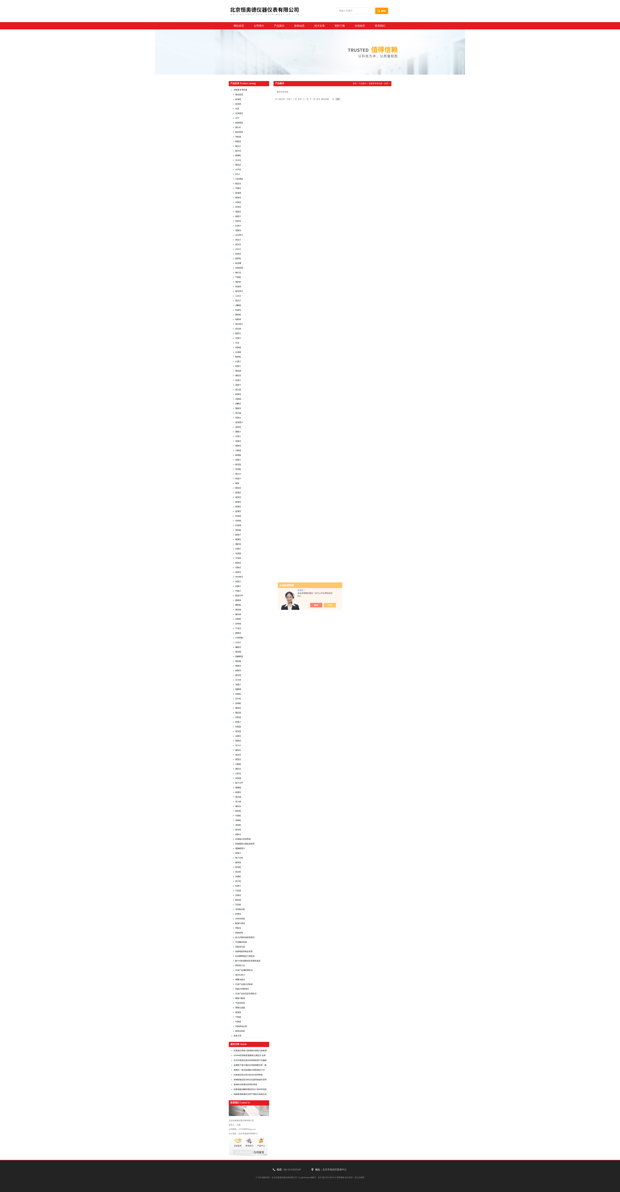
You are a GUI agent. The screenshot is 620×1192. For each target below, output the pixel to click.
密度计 (238, 722)
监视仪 (238, 492)
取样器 (238, 900)
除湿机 (238, 867)
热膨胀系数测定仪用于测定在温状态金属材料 (250, 1094)
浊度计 (238, 684)
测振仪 (238, 408)
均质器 (238, 1022)
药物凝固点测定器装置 (245, 844)
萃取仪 (238, 928)
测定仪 (238, 769)
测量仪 (238, 633)
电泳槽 (238, 263)
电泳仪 (238, 755)
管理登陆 (340, 1177)
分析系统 (239, 179)
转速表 (238, 286)
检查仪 (238, 394)
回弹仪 (238, 914)
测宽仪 (238, 165)
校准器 (238, 193)
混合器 (238, 413)
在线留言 (360, 25)
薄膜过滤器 (240, 1007)
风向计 (238, 240)
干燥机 (238, 277)
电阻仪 (238, 141)
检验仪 (238, 563)
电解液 (238, 689)
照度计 (238, 366)
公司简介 (259, 25)
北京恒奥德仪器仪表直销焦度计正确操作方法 (250, 1060)
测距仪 (238, 375)
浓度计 (238, 581)
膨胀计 (238, 535)
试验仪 (238, 567)
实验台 (238, 418)
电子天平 (239, 783)
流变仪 (238, 572)
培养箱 (238, 521)
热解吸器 (239, 656)
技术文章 (319, 25)
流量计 (238, 460)
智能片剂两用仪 (242, 989)
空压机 (238, 904)
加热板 (238, 530)
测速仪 (238, 666)
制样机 (238, 357)
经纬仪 (238, 207)
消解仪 (238, 403)
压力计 (238, 745)
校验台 (238, 834)
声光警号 (239, 577)
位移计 (238, 549)
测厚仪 (238, 446)
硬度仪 (238, 197)
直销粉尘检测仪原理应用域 (245, 1084)
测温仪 (238, 708)
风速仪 (238, 310)
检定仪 (238, 183)
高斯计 (238, 432)
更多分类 (237, 1036)
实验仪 (238, 895)
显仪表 (238, 675)
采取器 (238, 717)
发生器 (238, 389)
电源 (237, 483)
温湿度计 (239, 422)
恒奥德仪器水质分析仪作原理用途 (248, 1075)
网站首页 (239, 25)
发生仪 (238, 244)
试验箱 (238, 399)
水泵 (237, 109)
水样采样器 (240, 919)
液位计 (238, 474)
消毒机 (238, 820)
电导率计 (239, 291)
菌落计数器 (240, 998)
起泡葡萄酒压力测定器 (245, 956)
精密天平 (239, 595)
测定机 (238, 282)
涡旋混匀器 (240, 947)
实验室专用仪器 (240, 90)
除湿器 (238, 464)
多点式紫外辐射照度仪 (245, 937)
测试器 (238, 371)
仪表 (386, 83)
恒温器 (238, 516)
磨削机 (238, 605)
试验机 (238, 694)
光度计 (238, 338)
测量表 (238, 600)
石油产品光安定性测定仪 (246, 993)
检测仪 (238, 792)
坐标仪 (238, 221)
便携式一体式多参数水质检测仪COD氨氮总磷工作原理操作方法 (249, 1070)
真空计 (238, 300)
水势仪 (238, 202)
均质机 (238, 816)
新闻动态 (299, 25)
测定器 (238, 713)
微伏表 (238, 614)
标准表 (238, 99)
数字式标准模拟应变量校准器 (247, 961)
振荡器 (238, 1012)
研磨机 (238, 155)
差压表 (238, 104)
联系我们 (380, 25)
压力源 (238, 801)
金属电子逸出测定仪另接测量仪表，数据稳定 (250, 1065)
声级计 (238, 591)
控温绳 (238, 525)
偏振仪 (238, 647)
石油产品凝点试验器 (244, 984)
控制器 (238, 727)
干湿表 (238, 558)
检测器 (238, 455)
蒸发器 (238, 610)
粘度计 (238, 886)
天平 (237, 118)
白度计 (238, 361)
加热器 (238, 137)
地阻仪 (238, 212)
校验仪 (238, 670)
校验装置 (239, 933)
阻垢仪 (238, 488)
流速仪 (238, 441)
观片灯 (238, 127)
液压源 (238, 797)
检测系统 (239, 123)
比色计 (238, 226)
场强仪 (238, 427)
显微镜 (238, 787)
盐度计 (238, 380)
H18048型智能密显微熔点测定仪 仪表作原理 (250, 1056)
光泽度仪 (239, 113)
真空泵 (238, 830)
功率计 (238, 436)
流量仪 (238, 230)
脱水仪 (238, 151)
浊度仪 (238, 736)
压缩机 (238, 469)
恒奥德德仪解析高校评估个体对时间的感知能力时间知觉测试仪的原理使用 (250, 1089)
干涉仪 (238, 628)
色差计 (238, 478)
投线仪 (238, 254)
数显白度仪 (240, 923)
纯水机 (238, 872)
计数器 (238, 450)
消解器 (238, 305)
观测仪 (238, 539)
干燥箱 (238, 1017)
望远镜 (238, 652)
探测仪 (238, 507)
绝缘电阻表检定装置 (244, 951)
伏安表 (238, 329)
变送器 (238, 731)
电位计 (238, 146)
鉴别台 (238, 750)
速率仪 (238, 497)
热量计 (238, 586)
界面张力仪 (240, 965)
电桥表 (238, 319)
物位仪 (238, 272)
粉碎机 (238, 811)
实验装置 (239, 268)
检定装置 (239, 132)
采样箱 (238, 624)
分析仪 (238, 773)
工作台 (238, 296)
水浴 (237, 343)
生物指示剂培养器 (243, 839)
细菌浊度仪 (240, 979)
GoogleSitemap (304, 1177)
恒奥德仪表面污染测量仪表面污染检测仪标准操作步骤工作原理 (250, 1051)
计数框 (238, 764)
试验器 (238, 347)
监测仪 (238, 511)
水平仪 (238, 169)
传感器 (238, 553)
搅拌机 (238, 258)
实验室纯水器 (241, 1026)
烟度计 (238, 216)
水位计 (238, 249)
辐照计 (238, 333)
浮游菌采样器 (241, 942)
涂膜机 (238, 876)
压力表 (238, 680)
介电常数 (239, 638)
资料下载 (340, 25)
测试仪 (238, 806)
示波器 (238, 890)
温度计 (238, 385)
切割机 (238, 619)
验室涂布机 (240, 1031)
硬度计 (238, 853)
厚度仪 (238, 759)
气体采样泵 (240, 1003)
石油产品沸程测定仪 (244, 970)
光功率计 (239, 235)
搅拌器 (238, 862)
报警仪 (238, 741)
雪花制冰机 (240, 909)
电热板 (238, 661)
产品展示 (279, 25)
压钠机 (238, 703)
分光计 (238, 642)
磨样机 (238, 315)
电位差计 (239, 324)
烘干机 (238, 881)
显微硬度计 (240, 848)
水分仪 (238, 160)
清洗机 (238, 825)
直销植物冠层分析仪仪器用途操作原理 (250, 1079)
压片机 (238, 698)
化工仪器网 (359, 1177)
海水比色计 (240, 975)
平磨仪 (238, 188)
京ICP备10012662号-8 (327, 1177)
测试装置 (239, 94)
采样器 (238, 778)
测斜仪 (238, 544)
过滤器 (238, 352)
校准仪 (238, 502)
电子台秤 (239, 858)
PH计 (237, 174)
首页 (355, 83)
